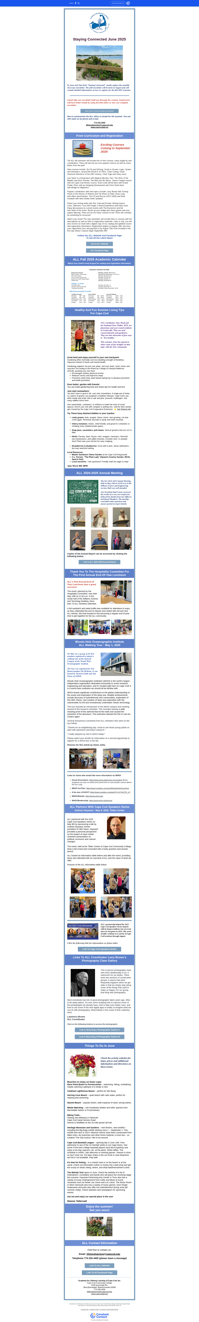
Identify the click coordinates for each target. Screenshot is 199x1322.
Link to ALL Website (99, 244)
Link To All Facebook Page (99, 1272)
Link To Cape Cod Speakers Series (99, 949)
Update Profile (94, 1309)
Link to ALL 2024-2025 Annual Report (99, 562)
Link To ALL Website (99, 1265)
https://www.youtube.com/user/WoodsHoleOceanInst (107, 788)
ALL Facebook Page (99, 251)
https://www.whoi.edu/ (94, 796)
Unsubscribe (85, 1309)
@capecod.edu (106, 125)
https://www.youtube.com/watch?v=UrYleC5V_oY (110, 792)
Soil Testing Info (124, 409)
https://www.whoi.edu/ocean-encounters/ (105, 780)
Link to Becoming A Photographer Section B (99, 1037)
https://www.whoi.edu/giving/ (100, 801)
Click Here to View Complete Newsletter (99, 111)
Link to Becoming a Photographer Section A (99, 1030)
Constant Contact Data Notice (109, 1309)
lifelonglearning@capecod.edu (103, 1254)
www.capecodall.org (99, 127)
